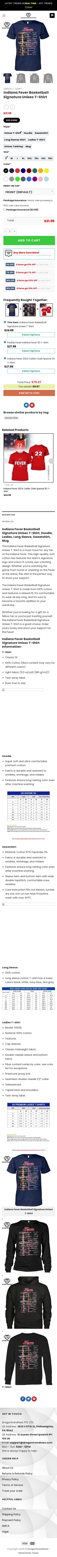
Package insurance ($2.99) (22, 209)
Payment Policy (11, 1520)
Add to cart (29, 240)
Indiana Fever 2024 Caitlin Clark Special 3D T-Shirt (27, 490)
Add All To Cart (29, 393)
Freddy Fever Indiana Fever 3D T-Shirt (27, 342)
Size (6, 151)
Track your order (12, 1491)
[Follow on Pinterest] (32, 405)
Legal (5, 1531)
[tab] (28, 514)
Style (7, 126)
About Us (7, 1468)
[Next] (48, 46)
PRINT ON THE (11, 185)
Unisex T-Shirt (12, 89)
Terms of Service (12, 1485)
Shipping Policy (11, 1514)
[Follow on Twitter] (26, 405)
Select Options (31, 334)
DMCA (5, 1526)
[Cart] (52, 15)
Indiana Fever (11, 418)
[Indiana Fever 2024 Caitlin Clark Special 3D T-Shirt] (28, 458)
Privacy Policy (10, 1479)
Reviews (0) (7, 521)
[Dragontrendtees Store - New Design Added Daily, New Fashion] (28, 15)
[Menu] (4, 15)
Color (7, 164)
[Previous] (6, 46)
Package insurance (14, 200)
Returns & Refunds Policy (17, 1473)
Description (8, 514)
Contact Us (9, 1508)
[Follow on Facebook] (22, 1399)
